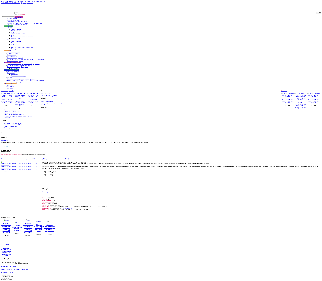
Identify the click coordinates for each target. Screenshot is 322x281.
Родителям (19, 17)
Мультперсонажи (12, 56)
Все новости (4, 146)
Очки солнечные (15, 30)
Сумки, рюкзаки (15, 38)
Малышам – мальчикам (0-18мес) (13, 124)
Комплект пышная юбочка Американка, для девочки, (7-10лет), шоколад (22, 158)
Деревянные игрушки (13, 52)
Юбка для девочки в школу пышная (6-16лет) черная (17, 228)
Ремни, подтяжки (16, 29)
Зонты (12, 35)
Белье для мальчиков (10, 110)
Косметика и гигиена (12, 62)
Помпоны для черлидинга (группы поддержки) (21, 79)
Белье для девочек (46, 93)
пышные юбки (45, 98)
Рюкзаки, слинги (12, 18)
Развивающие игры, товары (15, 61)
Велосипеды (11, 73)
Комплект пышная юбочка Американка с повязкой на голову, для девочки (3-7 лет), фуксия (6, 228)
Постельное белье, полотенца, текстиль (22, 36)
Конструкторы (11, 55)
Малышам (10, 88)
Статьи (43, 1)
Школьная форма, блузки (48, 101)
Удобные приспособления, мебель (17, 24)
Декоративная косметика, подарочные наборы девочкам (23, 64)
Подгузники (14, 68)
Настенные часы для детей (15, 58)
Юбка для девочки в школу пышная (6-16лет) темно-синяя (59, 158)
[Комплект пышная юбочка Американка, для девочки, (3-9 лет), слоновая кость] (21, 165)
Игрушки (7, 50)
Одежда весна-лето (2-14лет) (49, 95)
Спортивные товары (11, 70)
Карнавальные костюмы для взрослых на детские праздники (24, 23)
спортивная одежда (46, 99)
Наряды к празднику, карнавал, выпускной (53, 102)
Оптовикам (27, 1)
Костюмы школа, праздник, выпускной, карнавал (18, 116)
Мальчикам (10, 39)
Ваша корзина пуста (9, 3)
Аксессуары (8, 26)
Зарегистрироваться (27, 3)
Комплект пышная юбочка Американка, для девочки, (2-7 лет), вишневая (49, 228)
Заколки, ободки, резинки (18, 33)
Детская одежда (10, 83)
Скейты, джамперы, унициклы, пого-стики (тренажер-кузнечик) (25, 80)
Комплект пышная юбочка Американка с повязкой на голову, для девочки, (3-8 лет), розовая (28, 228)
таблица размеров (67, 208)
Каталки (9, 77)
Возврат (21, 1)
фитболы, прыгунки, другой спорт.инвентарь (20, 82)
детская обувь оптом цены (8, 266)
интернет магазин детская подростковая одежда (14, 269)
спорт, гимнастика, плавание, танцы (14, 114)
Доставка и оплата (13, 1)
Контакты (38, 1)
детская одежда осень (7, 272)
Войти (18, 3)
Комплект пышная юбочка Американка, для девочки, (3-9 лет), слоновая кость (6, 251)
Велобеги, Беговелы (13, 71)
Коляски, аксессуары (13, 20)
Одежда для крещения (10, 126)
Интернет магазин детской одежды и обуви (7, 154)
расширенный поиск (8, 16)
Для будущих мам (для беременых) (17, 21)
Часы (12, 32)
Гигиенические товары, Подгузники (17, 67)
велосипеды (14, 74)
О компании (4, 1)
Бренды (33, 1)
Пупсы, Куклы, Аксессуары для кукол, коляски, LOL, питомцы (25, 59)
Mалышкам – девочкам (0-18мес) (13, 123)
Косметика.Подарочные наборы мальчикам (19, 65)
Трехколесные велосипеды (18, 76)
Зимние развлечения (13, 53)
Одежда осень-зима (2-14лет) (49, 96)
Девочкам (10, 27)
